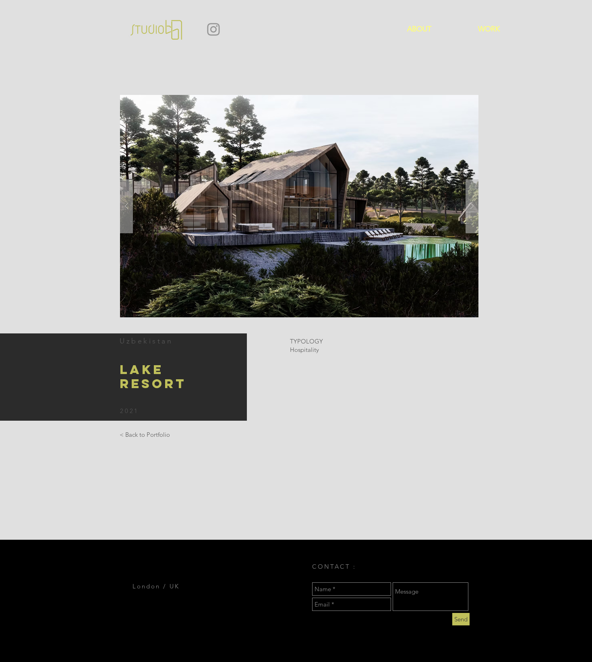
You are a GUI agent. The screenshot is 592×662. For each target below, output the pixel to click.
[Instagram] (213, 29)
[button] (299, 206)
